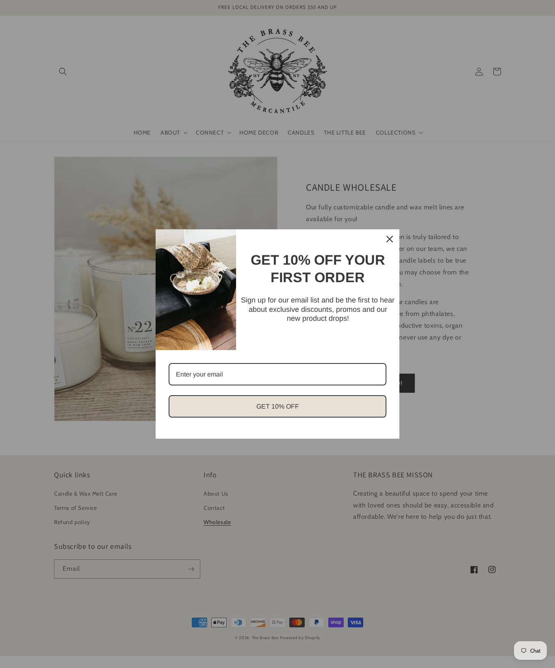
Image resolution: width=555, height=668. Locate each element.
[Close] (389, 239)
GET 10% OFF (277, 406)
